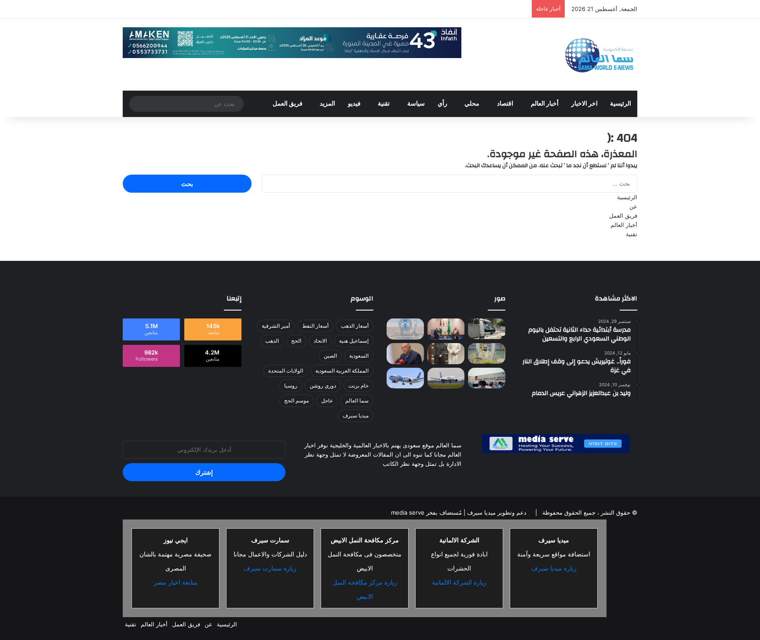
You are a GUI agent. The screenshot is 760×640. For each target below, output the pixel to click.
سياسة (416, 104)
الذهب (272, 340)
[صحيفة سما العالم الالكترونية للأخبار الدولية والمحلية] (598, 54)
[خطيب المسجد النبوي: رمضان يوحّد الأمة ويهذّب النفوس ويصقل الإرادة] (486, 353)
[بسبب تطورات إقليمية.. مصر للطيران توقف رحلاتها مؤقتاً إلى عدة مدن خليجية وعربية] (405, 377)
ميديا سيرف (356, 415)
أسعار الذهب (355, 325)
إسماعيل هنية (354, 340)
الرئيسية (620, 104)
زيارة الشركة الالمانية (459, 582)
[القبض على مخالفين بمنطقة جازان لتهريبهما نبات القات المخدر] (486, 328)
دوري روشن (323, 385)
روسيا (290, 385)
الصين (330, 355)
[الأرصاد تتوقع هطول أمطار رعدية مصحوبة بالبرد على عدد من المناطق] (405, 329)
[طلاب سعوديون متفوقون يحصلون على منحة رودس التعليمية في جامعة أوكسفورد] (446, 353)
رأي (442, 104)
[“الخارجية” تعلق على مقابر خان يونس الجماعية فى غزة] (405, 353)
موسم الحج (296, 400)
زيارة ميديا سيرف (554, 568)
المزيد (327, 104)
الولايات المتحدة (285, 370)
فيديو (354, 104)
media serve (407, 512)
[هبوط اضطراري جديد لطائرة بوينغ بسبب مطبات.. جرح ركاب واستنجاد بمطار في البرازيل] (446, 377)
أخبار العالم (545, 104)
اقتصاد (505, 104)
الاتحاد (320, 340)
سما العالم (357, 400)
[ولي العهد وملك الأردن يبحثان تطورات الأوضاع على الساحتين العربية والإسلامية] (446, 329)
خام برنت (358, 385)
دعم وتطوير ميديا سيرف (495, 512)
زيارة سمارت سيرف (270, 568)
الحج (296, 340)
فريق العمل (288, 104)
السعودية (359, 355)
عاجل (327, 400)
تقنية (384, 104)
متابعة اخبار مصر (175, 582)
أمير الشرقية (276, 325)
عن (633, 206)
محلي (471, 104)
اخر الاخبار (584, 104)
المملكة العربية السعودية (342, 370)
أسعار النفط (315, 325)
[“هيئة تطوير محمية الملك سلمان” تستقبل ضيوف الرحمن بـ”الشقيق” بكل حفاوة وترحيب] (486, 377)
